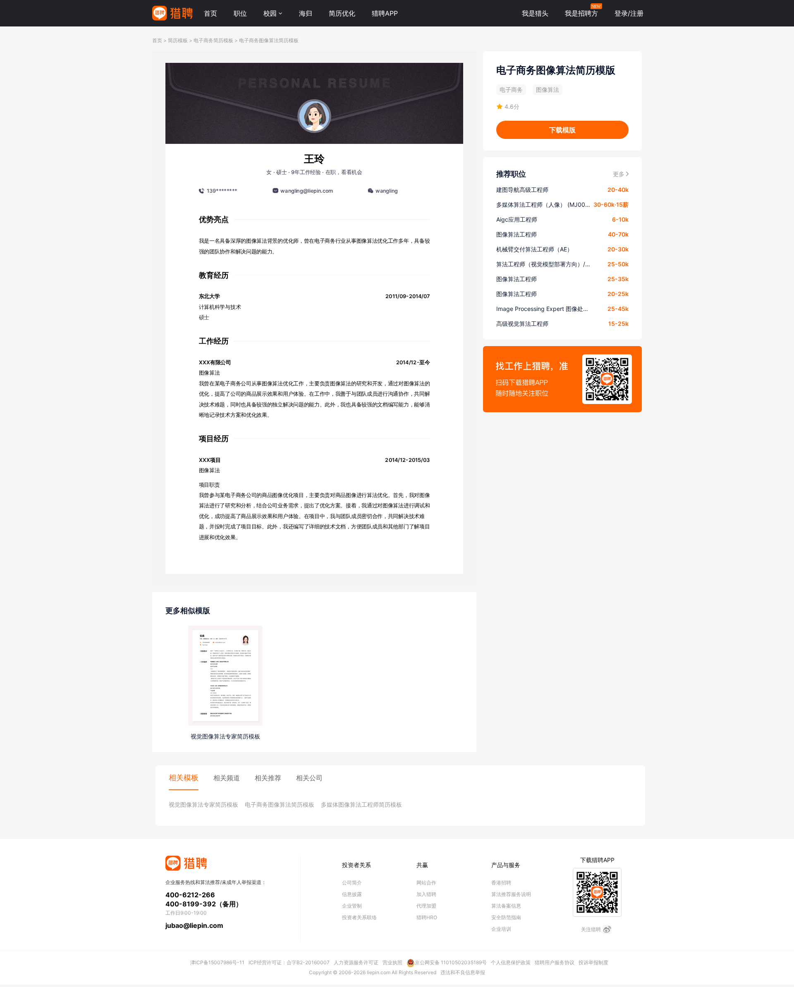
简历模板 (178, 40)
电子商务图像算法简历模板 (269, 40)
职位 (240, 13)
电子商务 (511, 89)
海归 (305, 13)
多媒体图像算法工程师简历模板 (361, 804)
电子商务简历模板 (213, 40)
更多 (618, 173)
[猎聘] (172, 13)
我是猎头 (535, 13)
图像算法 (547, 89)
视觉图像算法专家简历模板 (203, 804)
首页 (210, 13)
